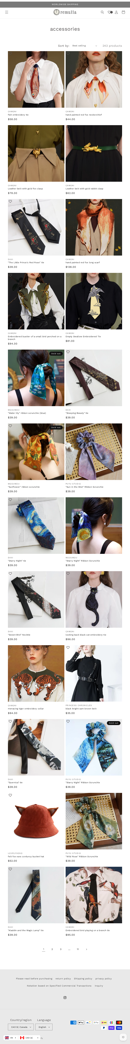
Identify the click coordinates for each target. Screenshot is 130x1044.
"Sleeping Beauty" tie (77, 413)
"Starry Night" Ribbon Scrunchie (83, 561)
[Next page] (86, 949)
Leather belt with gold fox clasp (25, 188)
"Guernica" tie (15, 782)
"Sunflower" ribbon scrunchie (24, 487)
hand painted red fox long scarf (83, 262)
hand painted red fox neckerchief (84, 115)
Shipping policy (83, 978)
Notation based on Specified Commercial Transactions (59, 985)
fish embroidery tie (18, 115)
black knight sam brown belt (81, 708)
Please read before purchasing (34, 978)
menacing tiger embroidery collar (26, 708)
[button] (6, 12)
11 (78, 949)
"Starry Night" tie (17, 561)
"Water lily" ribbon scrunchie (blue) (27, 413)
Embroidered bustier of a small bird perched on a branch (35, 337)
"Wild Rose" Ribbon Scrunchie (82, 856)
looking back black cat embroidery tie (86, 635)
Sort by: (63, 45)
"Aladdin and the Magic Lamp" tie (26, 930)
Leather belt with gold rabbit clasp (84, 188)
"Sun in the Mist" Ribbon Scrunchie (84, 487)
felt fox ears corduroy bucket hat (26, 856)
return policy (63, 978)
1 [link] (43, 949)
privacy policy (103, 978)
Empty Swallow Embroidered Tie (83, 336)
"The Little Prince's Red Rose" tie (26, 262)
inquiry (99, 985)
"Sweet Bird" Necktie (19, 635)
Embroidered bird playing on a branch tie (88, 930)
